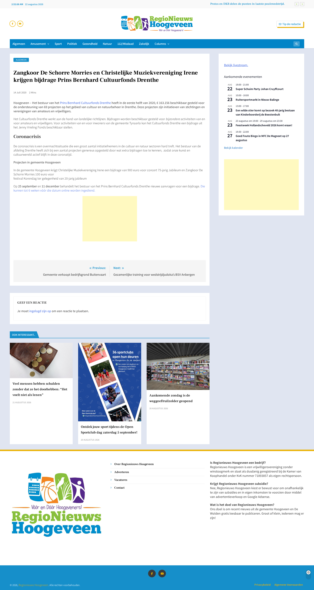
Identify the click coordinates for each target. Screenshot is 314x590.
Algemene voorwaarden (288, 584)
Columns (160, 44)
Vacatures (120, 480)
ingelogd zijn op (40, 311)
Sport (58, 44)
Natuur (107, 44)
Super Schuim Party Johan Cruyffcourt (259, 89)
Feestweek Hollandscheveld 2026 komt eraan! (264, 125)
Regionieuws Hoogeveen (33, 585)
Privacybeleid (262, 584)
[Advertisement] (109, 218)
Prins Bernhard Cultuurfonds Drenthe (85, 102)
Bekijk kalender (233, 147)
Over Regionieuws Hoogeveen (134, 464)
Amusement (38, 44)
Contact (119, 488)
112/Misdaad (125, 44)
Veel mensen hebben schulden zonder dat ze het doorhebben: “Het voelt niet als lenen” (40, 389)
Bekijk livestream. (236, 65)
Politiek (72, 44)
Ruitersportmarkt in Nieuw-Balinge (257, 99)
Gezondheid (89, 44)
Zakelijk (144, 44)
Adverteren (121, 472)
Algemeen (19, 44)
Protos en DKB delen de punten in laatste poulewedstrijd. (247, 3)
